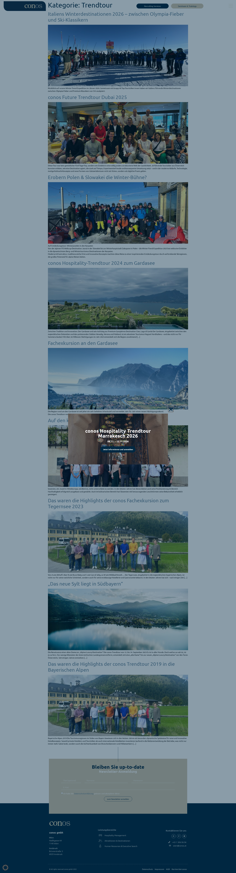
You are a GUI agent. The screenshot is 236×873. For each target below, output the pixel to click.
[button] (5, 867)
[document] (118, 436)
